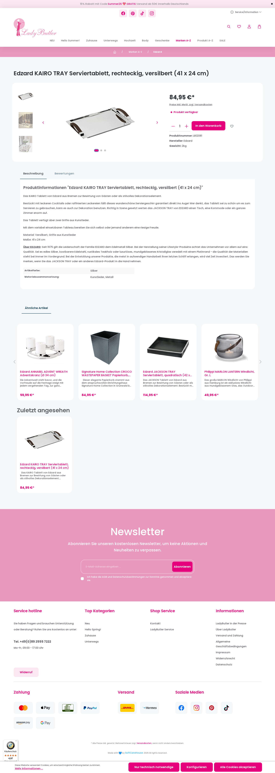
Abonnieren (182, 567)
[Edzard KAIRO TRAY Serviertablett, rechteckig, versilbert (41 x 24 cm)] (44, 439)
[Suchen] (229, 26)
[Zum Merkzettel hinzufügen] (232, 126)
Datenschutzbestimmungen (129, 576)
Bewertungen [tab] (64, 173)
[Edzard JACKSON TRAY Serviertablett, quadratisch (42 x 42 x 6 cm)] (168, 347)
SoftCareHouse (134, 752)
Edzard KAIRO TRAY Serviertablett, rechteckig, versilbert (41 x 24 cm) (44, 466)
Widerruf (26, 672)
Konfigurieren (197, 767)
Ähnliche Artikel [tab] (36, 308)
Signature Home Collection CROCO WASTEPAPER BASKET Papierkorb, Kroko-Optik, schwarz (107, 373)
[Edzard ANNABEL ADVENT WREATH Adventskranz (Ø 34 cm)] (45, 347)
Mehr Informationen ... (29, 768)
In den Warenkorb (208, 126)
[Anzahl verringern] (173, 126)
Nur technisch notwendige (153, 767)
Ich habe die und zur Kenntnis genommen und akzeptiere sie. (139, 578)
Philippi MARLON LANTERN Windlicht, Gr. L (229, 373)
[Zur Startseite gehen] (35, 27)
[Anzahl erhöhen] (186, 126)
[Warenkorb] (257, 26)
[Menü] (16, 742)
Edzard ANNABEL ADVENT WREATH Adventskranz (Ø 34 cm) (43, 373)
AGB (104, 576)
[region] (137, 362)
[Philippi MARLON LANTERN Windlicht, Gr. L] (229, 347)
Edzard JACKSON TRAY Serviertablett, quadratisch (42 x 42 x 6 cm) (166, 373)
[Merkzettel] (239, 26)
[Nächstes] (157, 122)
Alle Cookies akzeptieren (238, 767)
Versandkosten (144, 743)
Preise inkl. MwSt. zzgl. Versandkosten (190, 104)
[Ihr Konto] (249, 26)
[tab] (33, 173)
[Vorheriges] (43, 122)
